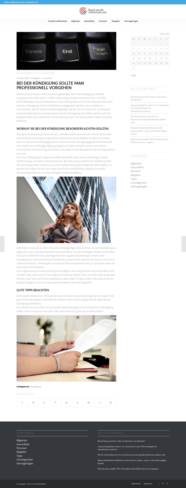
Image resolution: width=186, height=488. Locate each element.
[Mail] (167, 483)
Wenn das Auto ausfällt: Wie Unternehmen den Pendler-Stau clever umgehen (149, 140)
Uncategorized (139, 182)
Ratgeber (36, 78)
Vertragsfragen (139, 186)
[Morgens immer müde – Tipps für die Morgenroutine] (183, 244)
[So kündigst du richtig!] (66, 51)
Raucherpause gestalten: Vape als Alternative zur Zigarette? (121, 440)
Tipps (134, 178)
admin (49, 78)
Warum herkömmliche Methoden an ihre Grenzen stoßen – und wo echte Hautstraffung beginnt (149, 130)
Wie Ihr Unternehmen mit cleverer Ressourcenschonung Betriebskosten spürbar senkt (148, 119)
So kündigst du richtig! (36, 73)
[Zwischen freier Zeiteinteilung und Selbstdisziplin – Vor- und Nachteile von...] (2, 244)
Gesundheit (137, 167)
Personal (135, 171)
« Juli (133, 75)
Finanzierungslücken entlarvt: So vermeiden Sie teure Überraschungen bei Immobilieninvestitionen (150, 108)
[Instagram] (163, 483)
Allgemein (136, 163)
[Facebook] (158, 483)
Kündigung (35, 386)
